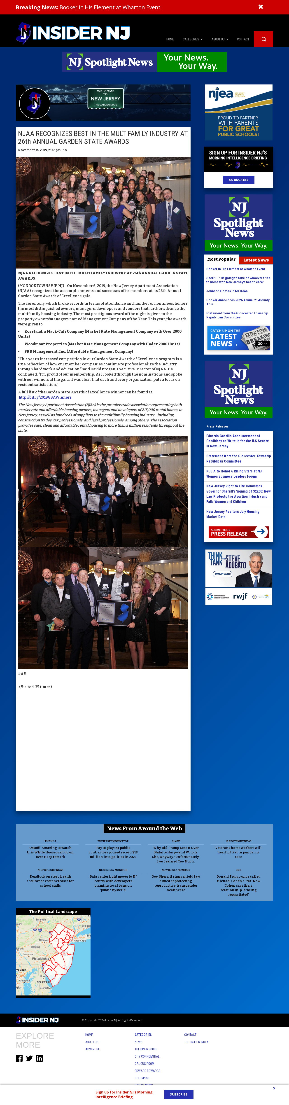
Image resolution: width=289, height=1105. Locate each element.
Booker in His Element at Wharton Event (88, 7)
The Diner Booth (146, 1049)
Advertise (92, 1049)
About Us (91, 1042)
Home (89, 1035)
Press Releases (217, 426)
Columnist (142, 1078)
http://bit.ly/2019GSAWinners (45, 397)
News (138, 1042)
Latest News (256, 260)
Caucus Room (144, 1063)
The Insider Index (196, 1042)
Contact (190, 1035)
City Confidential (147, 1056)
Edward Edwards (147, 1071)
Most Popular (221, 259)
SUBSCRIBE (238, 180)
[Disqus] (103, 750)
